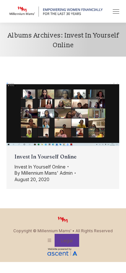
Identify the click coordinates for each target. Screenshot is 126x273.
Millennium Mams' (54, 230)
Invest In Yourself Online (46, 156)
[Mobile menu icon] (116, 11)
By (44, 173)
